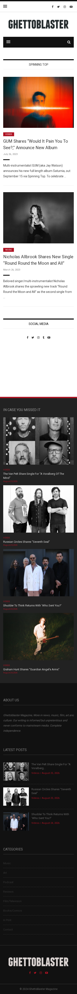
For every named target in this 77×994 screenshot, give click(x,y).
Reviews (8, 891)
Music (8, 250)
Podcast (8, 882)
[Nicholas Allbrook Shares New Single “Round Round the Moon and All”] (38, 217)
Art (5, 872)
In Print (7, 920)
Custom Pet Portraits (15, 368)
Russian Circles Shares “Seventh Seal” (26, 541)
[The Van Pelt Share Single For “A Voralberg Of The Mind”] (38, 442)
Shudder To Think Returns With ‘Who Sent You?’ (32, 605)
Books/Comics (12, 910)
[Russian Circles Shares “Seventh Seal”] (38, 510)
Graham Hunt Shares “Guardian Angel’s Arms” (31, 669)
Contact (8, 929)
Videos (8, 134)
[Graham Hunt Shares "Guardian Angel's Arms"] (38, 638)
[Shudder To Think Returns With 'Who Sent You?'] (38, 574)
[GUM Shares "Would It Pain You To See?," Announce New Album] (38, 102)
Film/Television (12, 901)
